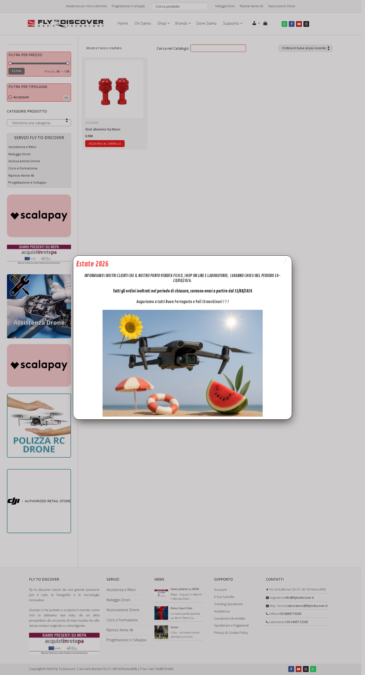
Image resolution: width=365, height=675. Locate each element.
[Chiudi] (282, 260)
